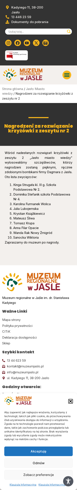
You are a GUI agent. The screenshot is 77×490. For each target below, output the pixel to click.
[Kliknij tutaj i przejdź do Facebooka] (17, 43)
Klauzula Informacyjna (23, 484)
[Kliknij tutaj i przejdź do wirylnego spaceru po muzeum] (45, 43)
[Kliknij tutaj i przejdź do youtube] (27, 43)
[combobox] (36, 32)
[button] (70, 401)
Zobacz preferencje (38, 475)
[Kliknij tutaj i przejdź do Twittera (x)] (36, 43)
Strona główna (12, 89)
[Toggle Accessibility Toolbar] (68, 481)
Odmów (38, 463)
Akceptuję (38, 451)
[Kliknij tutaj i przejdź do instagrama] (8, 43)
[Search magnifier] (69, 32)
